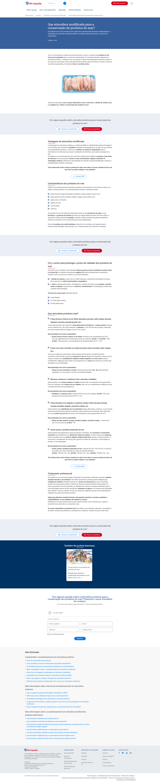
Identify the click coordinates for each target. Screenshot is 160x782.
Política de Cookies (128, 775)
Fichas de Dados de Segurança (69, 767)
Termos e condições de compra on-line (121, 778)
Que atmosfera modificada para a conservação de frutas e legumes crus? (51, 735)
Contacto (105, 753)
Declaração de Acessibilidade (126, 780)
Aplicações (62, 10)
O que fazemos (107, 762)
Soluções (38, 15)
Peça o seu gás (32, 10)
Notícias (105, 759)
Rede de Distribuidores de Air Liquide (70, 762)
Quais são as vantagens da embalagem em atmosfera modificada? (49, 672)
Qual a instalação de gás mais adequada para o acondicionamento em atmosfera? (54, 707)
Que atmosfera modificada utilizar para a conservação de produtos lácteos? (51, 738)
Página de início (29, 15)
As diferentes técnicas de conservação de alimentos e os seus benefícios (50, 666)
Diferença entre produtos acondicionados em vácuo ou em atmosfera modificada (53, 681)
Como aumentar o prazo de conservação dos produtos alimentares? (49, 663)
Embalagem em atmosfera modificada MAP (55, 15)
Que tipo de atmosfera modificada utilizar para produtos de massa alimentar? (52, 732)
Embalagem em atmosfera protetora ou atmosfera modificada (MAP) (49, 675)
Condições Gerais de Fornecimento (108, 775)
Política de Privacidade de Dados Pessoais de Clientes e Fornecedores (84, 778)
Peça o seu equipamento (48, 10)
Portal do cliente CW (87, 762)
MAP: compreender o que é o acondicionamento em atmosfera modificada (51, 669)
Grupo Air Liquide (108, 756)
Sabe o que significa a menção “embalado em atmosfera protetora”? (49, 678)
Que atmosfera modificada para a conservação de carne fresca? (48, 729)
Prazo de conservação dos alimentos (39, 660)
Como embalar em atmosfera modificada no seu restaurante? (47, 721)
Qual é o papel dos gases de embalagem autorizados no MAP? (47, 693)
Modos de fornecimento (68, 757)
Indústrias (84, 756)
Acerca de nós (88, 10)
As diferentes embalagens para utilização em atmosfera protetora (48, 699)
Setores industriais (75, 10)
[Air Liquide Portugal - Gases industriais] (33, 3)
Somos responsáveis (108, 766)
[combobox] (56, 3)
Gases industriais (69, 753)
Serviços (83, 759)
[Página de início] (31, 749)
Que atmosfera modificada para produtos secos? (43, 718)
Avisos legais (91, 775)
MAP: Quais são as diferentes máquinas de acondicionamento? (47, 696)
